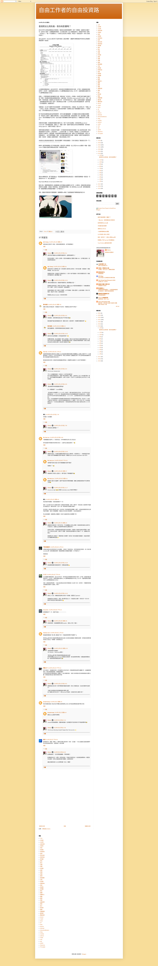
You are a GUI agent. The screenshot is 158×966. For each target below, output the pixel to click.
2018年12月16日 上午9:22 (56, 547)
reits (99, 126)
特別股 (99, 68)
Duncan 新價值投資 (103, 297)
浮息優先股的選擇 (102, 226)
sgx (98, 128)
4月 (100, 175)
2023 (99, 142)
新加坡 (99, 94)
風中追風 (45, 304)
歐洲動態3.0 (101, 288)
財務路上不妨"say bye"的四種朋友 (106, 240)
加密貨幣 (100, 30)
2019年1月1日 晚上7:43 (60, 720)
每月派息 (100, 42)
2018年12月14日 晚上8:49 (60, 384)
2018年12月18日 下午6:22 (55, 609)
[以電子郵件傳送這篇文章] (56, 232)
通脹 (99, 83)
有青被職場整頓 (101, 295)
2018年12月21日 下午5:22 (54, 668)
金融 (99, 51)
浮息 (99, 66)
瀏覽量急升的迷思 (102, 285)
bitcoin (99, 103)
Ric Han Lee (46, 437)
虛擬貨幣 (100, 88)
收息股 (99, 36)
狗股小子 (45, 668)
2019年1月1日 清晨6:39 (56, 701)
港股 (99, 86)
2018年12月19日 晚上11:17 (61, 487)
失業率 (99, 32)
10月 (100, 162)
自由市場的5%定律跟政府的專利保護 (106, 277)
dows (99, 107)
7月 (100, 168)
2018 (99, 153)
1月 (100, 181)
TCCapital (100, 133)
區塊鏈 (99, 75)
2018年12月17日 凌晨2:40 (60, 523)
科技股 (99, 55)
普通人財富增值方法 (102, 265)
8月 (100, 166)
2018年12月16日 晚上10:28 (61, 562)
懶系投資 (100, 101)
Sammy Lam (46, 632)
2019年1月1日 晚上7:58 (60, 727)
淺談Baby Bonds (102, 228)
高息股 (99, 73)
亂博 (44, 739)
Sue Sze (45, 351)
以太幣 (99, 28)
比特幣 (99, 27)
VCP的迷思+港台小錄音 (103, 234)
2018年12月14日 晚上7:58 (60, 425)
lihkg (99, 118)
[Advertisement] (65, 810)
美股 (99, 57)
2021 (99, 147)
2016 (99, 186)
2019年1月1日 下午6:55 (52, 739)
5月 (100, 172)
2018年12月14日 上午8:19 (54, 351)
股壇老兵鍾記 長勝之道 (104, 284)
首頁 (65, 826)
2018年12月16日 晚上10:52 (61, 280)
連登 (99, 85)
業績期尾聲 (100, 273)
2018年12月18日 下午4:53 (60, 460)
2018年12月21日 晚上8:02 (60, 683)
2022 (99, 145)
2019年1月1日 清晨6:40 (60, 712)
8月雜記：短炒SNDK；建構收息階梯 (106, 269)
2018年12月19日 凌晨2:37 (60, 471)
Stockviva (100, 131)
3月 (100, 177)
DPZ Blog (100, 276)
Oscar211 (45, 609)
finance (99, 113)
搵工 (99, 92)
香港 (99, 62)
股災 (99, 49)
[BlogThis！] (58, 232)
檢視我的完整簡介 (109, 252)
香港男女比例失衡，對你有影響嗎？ (108, 157)
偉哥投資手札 (101, 272)
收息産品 (100, 38)
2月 (100, 179)
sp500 (99, 129)
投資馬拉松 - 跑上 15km (103, 299)
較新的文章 (42, 826)
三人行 (44, 574)
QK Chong (45, 242)
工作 (99, 25)
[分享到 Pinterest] (63, 232)
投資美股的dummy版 (103, 223)
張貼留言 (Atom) (46, 829)
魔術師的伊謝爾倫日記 (103, 293)
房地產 (99, 45)
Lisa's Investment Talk (104, 301)
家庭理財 (100, 64)
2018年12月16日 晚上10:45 (61, 333)
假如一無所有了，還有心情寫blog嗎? (107, 237)
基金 (99, 77)
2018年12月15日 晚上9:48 (56, 437)
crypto (99, 105)
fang (99, 111)
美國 (99, 58)
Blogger (84, 954)
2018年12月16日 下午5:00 (53, 574)
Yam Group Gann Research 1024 (106, 280)
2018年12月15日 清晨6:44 (59, 326)
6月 (100, 170)
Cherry (49, 253)
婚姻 (99, 79)
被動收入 (100, 81)
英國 (99, 60)
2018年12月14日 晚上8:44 (60, 369)
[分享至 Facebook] (62, 232)
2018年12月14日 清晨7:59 (54, 304)
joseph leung (46, 701)
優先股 (99, 100)
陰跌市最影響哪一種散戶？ (104, 217)
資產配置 (100, 98)
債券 (99, 90)
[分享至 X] (60, 232)
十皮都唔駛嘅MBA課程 (103, 231)
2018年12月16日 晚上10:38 (61, 451)
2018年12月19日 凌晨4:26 (60, 478)
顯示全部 (117, 306)
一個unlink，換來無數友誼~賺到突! (106, 220)
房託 (99, 47)
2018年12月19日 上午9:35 (56, 632)
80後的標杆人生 (102, 264)
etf (98, 109)
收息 (99, 34)
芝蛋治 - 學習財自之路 (103, 268)
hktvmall (100, 114)
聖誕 (99, 96)
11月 (100, 160)
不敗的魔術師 (46, 547)
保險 (99, 53)
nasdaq (99, 120)
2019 (99, 151)
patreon (100, 122)
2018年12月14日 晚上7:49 (52, 414)
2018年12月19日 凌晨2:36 (60, 621)
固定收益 (100, 43)
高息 (99, 71)
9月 (100, 164)
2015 (99, 188)
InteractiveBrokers (102, 116)
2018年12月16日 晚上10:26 (61, 593)
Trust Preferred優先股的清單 (105, 243)
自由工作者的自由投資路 (69, 10)
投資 (99, 40)
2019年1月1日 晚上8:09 (60, 752)
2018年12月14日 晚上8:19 (60, 315)
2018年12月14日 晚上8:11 (60, 253)
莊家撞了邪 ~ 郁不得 (102, 281)
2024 (99, 140)
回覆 (44, 246)
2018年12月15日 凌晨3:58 (59, 266)
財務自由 (100, 70)
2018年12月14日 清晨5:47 (55, 242)
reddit (99, 124)
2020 (99, 149)
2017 (99, 184)
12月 (100, 155)
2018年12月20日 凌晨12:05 (61, 648)
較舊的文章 (87, 826)
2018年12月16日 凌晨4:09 (52, 499)
